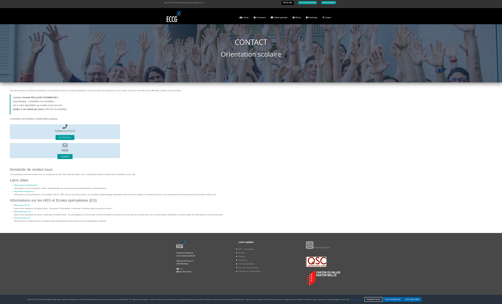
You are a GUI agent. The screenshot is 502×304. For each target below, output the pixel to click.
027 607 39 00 (172, 3)
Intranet (242, 256)
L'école (245, 17)
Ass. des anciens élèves (248, 268)
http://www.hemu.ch (22, 218)
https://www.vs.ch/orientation (26, 185)
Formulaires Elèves (247, 264)
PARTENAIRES (328, 3)
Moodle (242, 253)
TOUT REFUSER (412, 299)
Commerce (261, 17)
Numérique (312, 17)
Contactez (65, 157)
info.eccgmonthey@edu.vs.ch (192, 3)
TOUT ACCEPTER (392, 299)
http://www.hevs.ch (21, 205)
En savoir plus (356, 299)
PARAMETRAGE (373, 299)
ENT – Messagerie (246, 249)
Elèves (298, 17)
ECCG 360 (288, 3)
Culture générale (280, 17)
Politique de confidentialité (249, 271)
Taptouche (243, 260)
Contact (327, 17)
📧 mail (179, 269)
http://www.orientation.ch (24, 191)
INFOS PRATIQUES (307, 3)
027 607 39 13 (65, 137)
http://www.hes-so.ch (22, 211)
